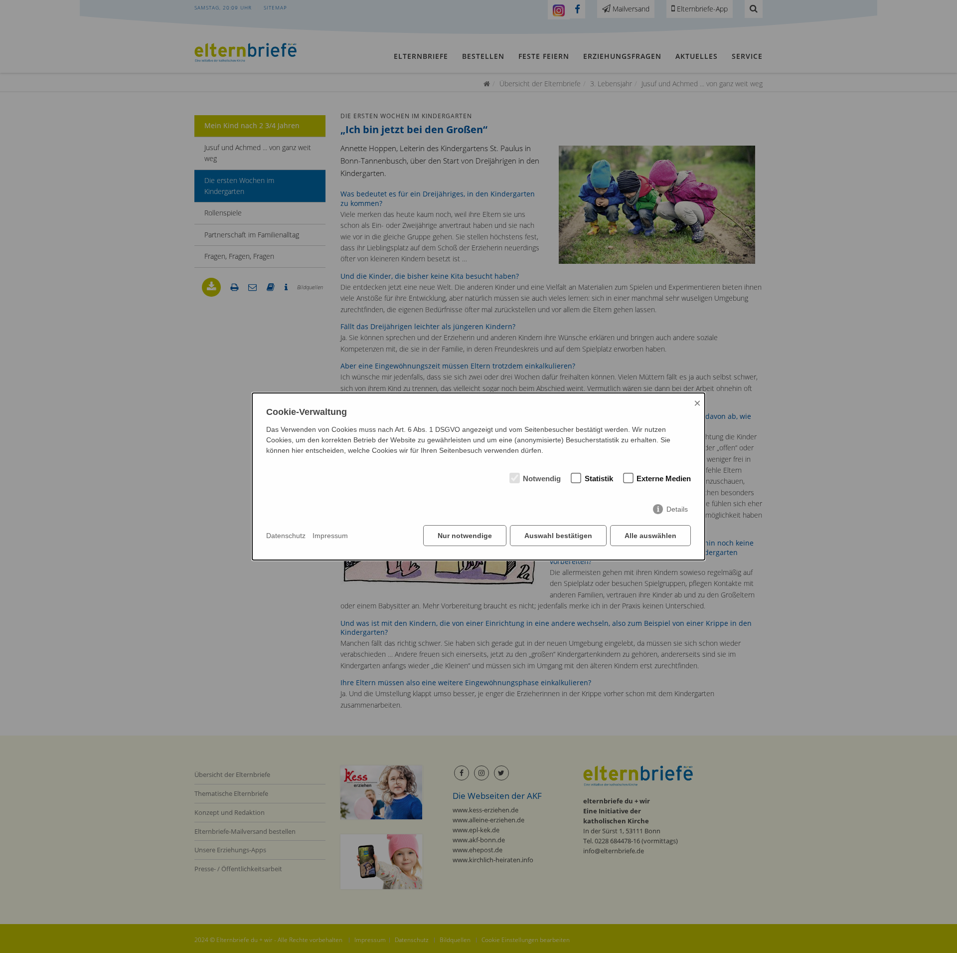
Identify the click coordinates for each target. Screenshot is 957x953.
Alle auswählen (650, 536)
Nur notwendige (465, 536)
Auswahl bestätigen (558, 536)
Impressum (330, 536)
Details (677, 509)
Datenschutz (286, 536)
